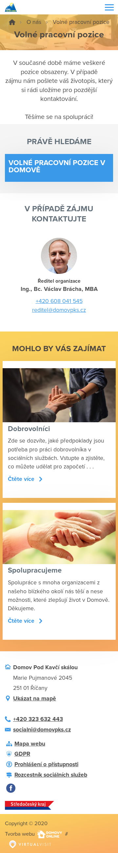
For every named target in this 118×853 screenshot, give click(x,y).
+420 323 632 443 (38, 719)
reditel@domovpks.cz (59, 310)
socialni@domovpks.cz (42, 729)
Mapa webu (29, 743)
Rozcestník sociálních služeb (50, 774)
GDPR (22, 753)
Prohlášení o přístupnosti (46, 764)
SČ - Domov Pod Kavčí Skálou (12, 22)
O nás (34, 22)
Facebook (10, 788)
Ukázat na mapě (34, 698)
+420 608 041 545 (59, 301)
